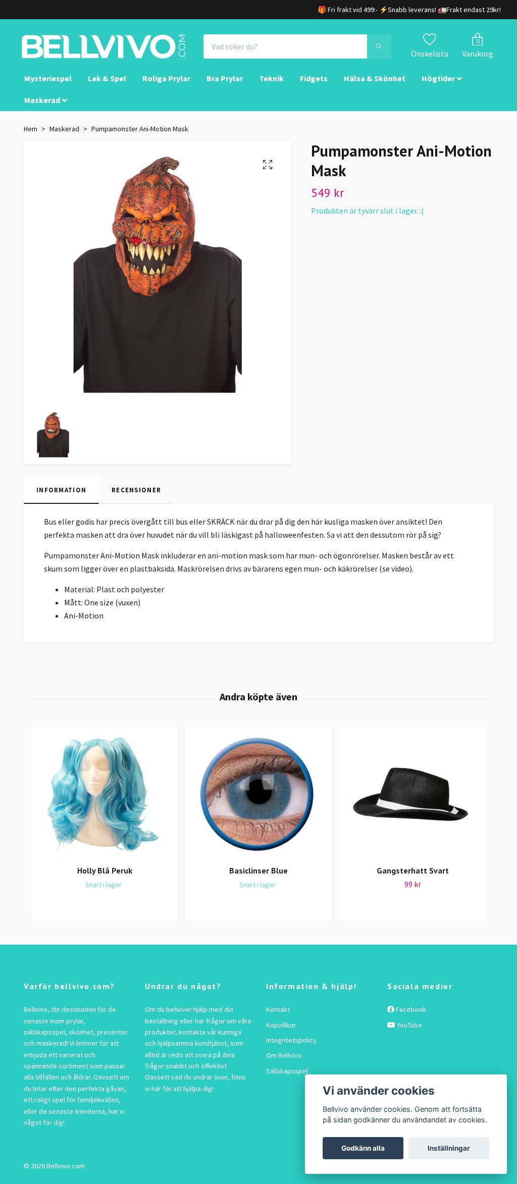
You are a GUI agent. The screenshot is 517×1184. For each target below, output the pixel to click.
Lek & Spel (107, 84)
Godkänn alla (363, 1148)
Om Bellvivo (284, 1060)
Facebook (410, 1014)
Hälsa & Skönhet (374, 84)
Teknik (271, 84)
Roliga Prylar (166, 84)
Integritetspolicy (291, 1045)
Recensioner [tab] (136, 495)
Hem (30, 134)
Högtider (438, 84)
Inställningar (449, 1148)
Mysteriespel (48, 84)
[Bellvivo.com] (120, 49)
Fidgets (314, 84)
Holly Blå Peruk (104, 876)
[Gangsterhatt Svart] (412, 800)
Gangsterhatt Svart (413, 876)
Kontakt (278, 1014)
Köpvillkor (281, 1030)
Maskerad (42, 105)
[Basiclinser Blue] (258, 800)
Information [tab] (61, 495)
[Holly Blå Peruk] (104, 800)
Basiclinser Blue (258, 876)
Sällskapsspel (287, 1075)
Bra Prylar (224, 84)
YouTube (408, 1030)
